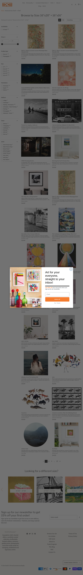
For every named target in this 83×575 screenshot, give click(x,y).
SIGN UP (57, 299)
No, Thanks (57, 303)
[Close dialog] (71, 269)
